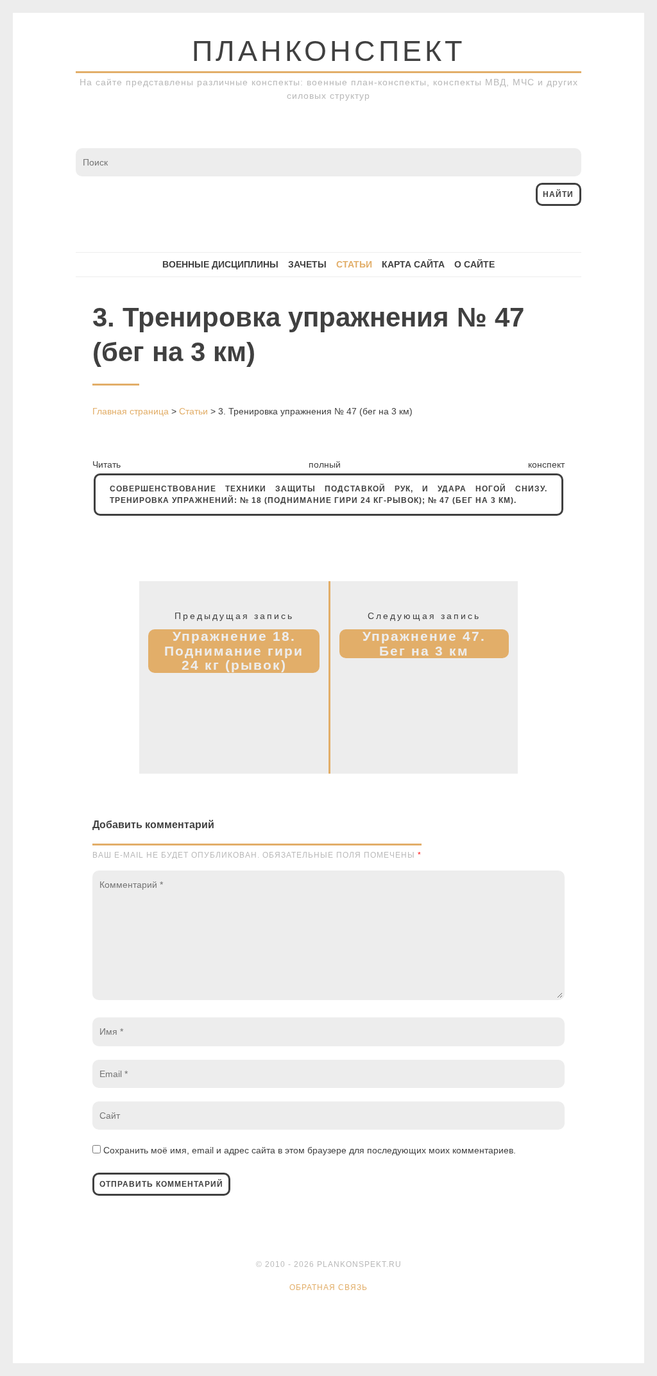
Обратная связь (328, 1287)
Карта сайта (413, 264)
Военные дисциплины (220, 264)
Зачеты (307, 264)
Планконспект (328, 51)
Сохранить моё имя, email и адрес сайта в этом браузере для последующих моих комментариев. (309, 1150)
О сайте (474, 264)
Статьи (354, 264)
